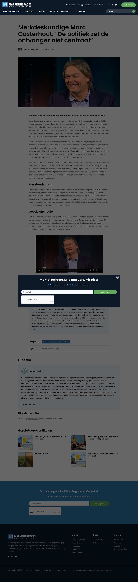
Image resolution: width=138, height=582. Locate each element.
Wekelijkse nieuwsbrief (81, 285)
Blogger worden (84, 5)
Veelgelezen (29, 11)
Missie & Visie (99, 5)
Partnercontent (79, 11)
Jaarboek (54, 11)
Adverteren (70, 5)
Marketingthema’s (11, 11)
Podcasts (65, 11)
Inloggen (129, 5)
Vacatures (41, 11)
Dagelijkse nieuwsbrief (59, 285)
